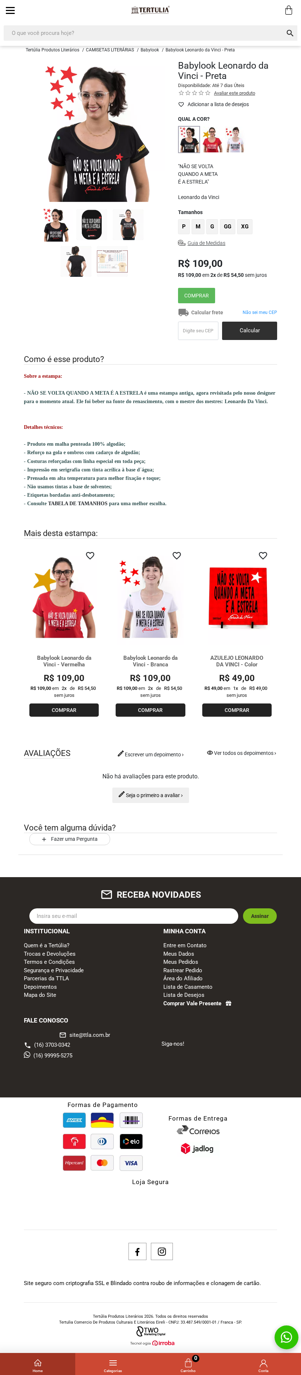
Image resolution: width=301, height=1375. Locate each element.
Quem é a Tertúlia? (46, 945)
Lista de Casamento (188, 987)
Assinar (260, 916)
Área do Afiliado (183, 978)
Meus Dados (178, 954)
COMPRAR (196, 295)
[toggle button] (10, 10)
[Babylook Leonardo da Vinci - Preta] (189, 139)
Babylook (150, 50)
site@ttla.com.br (84, 1035)
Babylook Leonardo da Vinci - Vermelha (64, 661)
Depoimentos (40, 987)
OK (249, 331)
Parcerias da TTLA (46, 978)
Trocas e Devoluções (50, 954)
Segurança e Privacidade (54, 970)
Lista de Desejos (183, 995)
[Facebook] (137, 1251)
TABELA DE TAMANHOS (78, 503)
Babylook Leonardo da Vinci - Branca (150, 661)
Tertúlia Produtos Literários (52, 50)
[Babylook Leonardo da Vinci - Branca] (235, 139)
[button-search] (290, 33)
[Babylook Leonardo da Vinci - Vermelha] (212, 139)
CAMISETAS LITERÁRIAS (110, 50)
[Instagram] (162, 1251)
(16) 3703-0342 (52, 1045)
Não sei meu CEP (260, 312)
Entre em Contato (185, 945)
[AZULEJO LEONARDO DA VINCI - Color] (237, 596)
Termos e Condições (49, 962)
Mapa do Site (40, 995)
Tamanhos (190, 212)
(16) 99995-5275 (52, 1055)
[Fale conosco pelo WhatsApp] (286, 1337)
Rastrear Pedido (182, 970)
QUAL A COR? (194, 119)
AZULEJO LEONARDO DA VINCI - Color (236, 661)
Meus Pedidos (180, 962)
